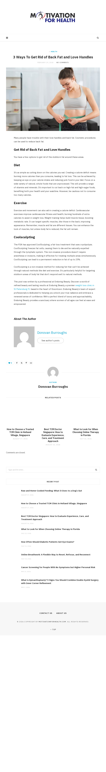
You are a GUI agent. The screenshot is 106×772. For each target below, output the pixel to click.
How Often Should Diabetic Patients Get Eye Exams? (47, 542)
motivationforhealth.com (52, 622)
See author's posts (50, 340)
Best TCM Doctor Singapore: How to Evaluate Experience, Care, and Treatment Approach (53, 435)
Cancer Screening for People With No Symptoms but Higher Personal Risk (58, 567)
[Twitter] (4, 154)
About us (61, 613)
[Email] (4, 168)
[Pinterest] (4, 161)
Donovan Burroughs (52, 332)
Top (54, 629)
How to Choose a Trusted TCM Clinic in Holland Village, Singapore (20, 432)
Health (54, 52)
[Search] (98, 37)
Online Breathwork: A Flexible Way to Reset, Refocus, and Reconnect (55, 554)
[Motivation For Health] (53, 17)
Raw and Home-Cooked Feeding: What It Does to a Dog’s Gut (51, 490)
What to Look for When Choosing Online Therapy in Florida (85, 432)
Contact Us (45, 613)
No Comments (62, 62)
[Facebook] (4, 147)
